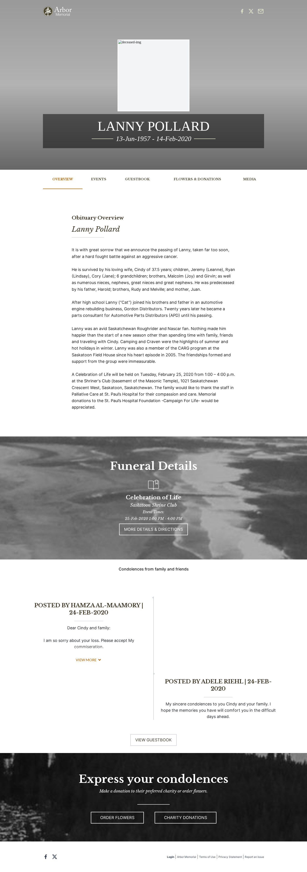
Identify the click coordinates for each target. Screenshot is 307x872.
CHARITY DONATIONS (185, 817)
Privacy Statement (230, 857)
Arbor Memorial (186, 857)
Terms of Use (207, 857)
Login (170, 857)
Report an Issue (254, 857)
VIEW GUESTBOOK (153, 740)
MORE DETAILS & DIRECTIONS (153, 529)
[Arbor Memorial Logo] (57, 11)
